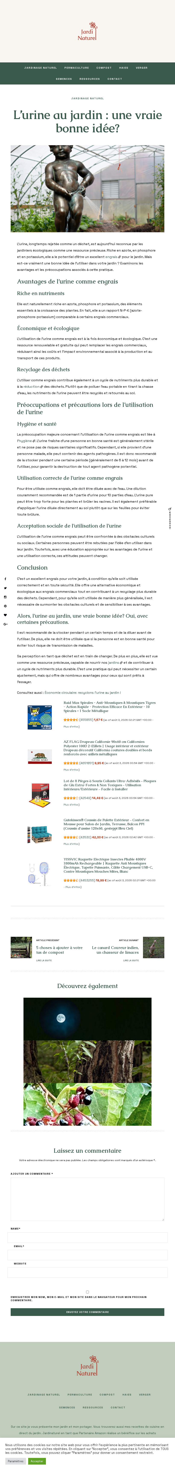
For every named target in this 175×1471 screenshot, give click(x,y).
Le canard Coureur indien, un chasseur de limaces (115, 950)
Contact (115, 79)
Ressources (90, 79)
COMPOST (104, 67)
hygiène (25, 441)
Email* (19, 1246)
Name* (15, 1228)
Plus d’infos (71, 726)
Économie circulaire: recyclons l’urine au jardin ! (83, 692)
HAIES (123, 67)
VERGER (142, 67)
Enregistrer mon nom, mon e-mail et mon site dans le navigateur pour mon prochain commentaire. (79, 1299)
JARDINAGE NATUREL (40, 67)
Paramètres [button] (15, 1461)
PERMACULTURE (76, 67)
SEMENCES (64, 79)
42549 (85, 798)
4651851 (86, 763)
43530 (85, 837)
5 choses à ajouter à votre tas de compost (59, 950)
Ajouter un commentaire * (32, 1173)
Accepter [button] (37, 1461)
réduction (31, 386)
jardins (113, 662)
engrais (111, 257)
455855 (86, 720)
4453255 (87, 880)
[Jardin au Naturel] (88, 31)
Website (20, 1263)
